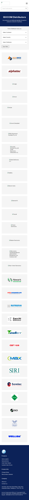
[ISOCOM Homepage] (5, 3)
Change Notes (5, 472)
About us (4, 481)
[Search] (26, 8)
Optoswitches (5, 461)
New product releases (7, 474)
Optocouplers (5, 459)
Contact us (4, 483)
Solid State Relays (6, 463)
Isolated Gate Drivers (7, 465)
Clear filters (5, 46)
